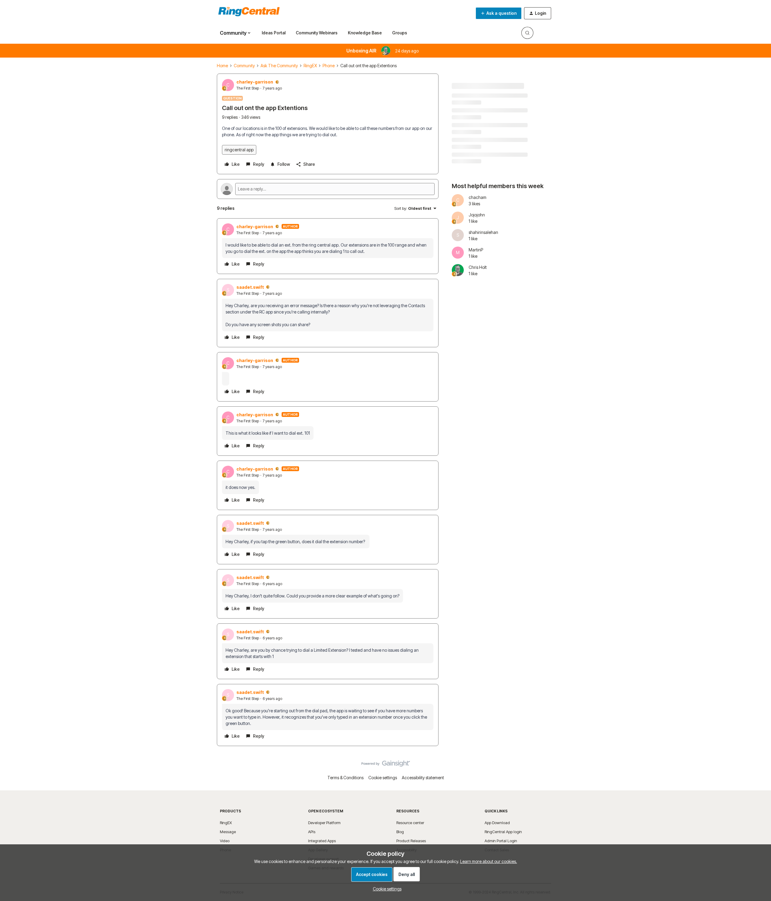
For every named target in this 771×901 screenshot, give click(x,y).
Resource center (410, 822)
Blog (400, 831)
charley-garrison (254, 81)
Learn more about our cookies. (488, 861)
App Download (497, 822)
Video (224, 840)
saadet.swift (250, 287)
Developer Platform (324, 822)
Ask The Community (279, 65)
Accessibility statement (423, 777)
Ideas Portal (274, 32)
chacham (477, 197)
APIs (311, 831)
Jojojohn (477, 214)
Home (222, 65)
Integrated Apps (322, 840)
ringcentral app (239, 149)
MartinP (476, 249)
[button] (499, 13)
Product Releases (411, 840)
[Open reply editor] (327, 189)
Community (244, 65)
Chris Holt (478, 267)
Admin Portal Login (501, 840)
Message (228, 831)
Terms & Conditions (345, 777)
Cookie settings (382, 777)
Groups (399, 32)
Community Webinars (317, 32)
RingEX (310, 65)
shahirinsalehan (483, 232)
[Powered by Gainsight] (385, 765)
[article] (327, 246)
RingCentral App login (503, 831)
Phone (329, 65)
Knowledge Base (365, 32)
